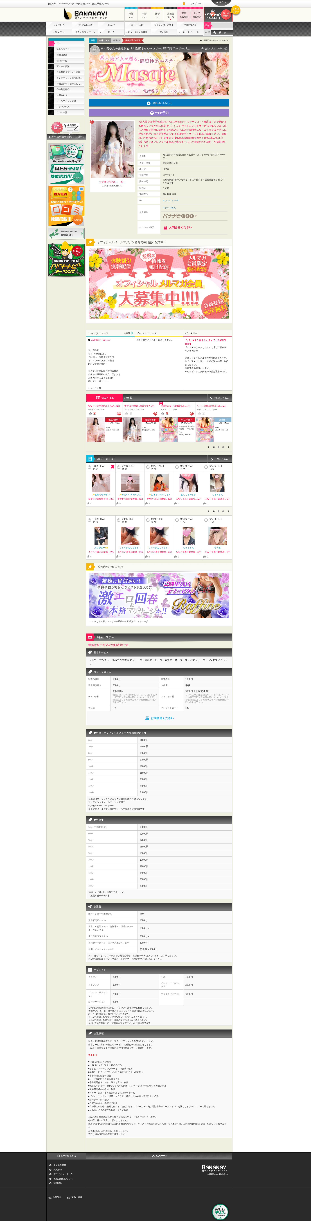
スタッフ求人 (63, 106)
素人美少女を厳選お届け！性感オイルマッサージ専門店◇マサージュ (145, 48)
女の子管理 (76, 1197)
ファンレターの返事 (164, 25)
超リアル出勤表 (85, 25)
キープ (195, 3)
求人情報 (164, 32)
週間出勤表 (62, 55)
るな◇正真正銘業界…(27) (188, 499)
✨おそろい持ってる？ (159, 494)
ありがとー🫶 (101, 547)
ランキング (58, 25)
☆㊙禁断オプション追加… (69, 72)
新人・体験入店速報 (137, 32)
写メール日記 (137, 25)
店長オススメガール (85, 32)
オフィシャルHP (171, 200)
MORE (129, 333)
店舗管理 (57, 1197)
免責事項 (57, 1169)
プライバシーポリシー (64, 1174)
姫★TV (111, 25)
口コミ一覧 (62, 112)
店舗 (207, 25)
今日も (217, 547)
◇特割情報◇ (63, 89)
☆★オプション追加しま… (69, 78)
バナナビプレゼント (228, 12)
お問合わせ (62, 95)
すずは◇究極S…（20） (112, 182)
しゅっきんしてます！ (130, 547)
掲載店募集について (63, 1179)
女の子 (207, 32)
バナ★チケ (58, 32)
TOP (59, 43)
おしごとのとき (188, 494)
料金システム (63, 49)
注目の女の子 (190, 25)
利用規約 (57, 1183)
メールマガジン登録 (66, 101)
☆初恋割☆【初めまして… (69, 83)
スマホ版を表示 (68, 1156)
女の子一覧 (62, 60)
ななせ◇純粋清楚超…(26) (101, 499)
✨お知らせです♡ (101, 494)
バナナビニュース (190, 32)
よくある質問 (59, 1165)
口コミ (111, 32)
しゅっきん (217, 494)
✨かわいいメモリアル (130, 494)
